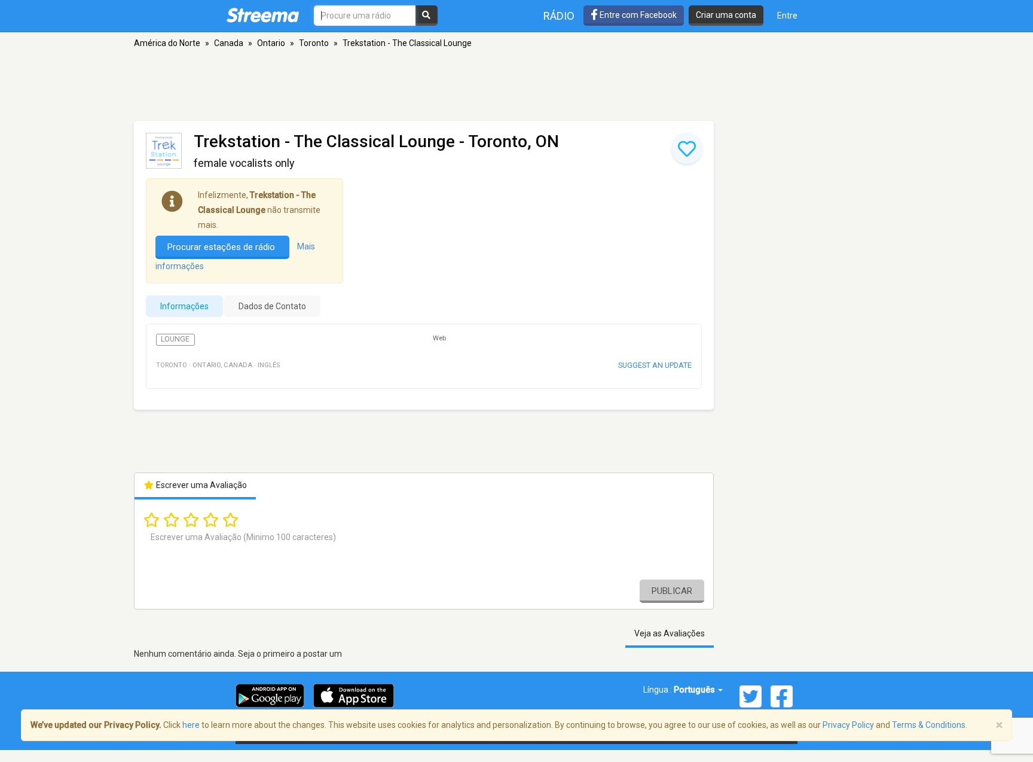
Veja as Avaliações (669, 633)
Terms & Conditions (928, 725)
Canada (228, 43)
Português (695, 689)
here (191, 725)
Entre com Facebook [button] (637, 15)
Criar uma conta (726, 15)
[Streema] (263, 15)
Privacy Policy (848, 725)
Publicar (672, 591)
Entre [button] (787, 15)
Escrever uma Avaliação (200, 485)
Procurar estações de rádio (222, 247)
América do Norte (167, 43)
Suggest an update (655, 365)
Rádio (558, 16)
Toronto (314, 43)
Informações (184, 306)
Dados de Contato (272, 306)
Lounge (175, 339)
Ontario (271, 43)
